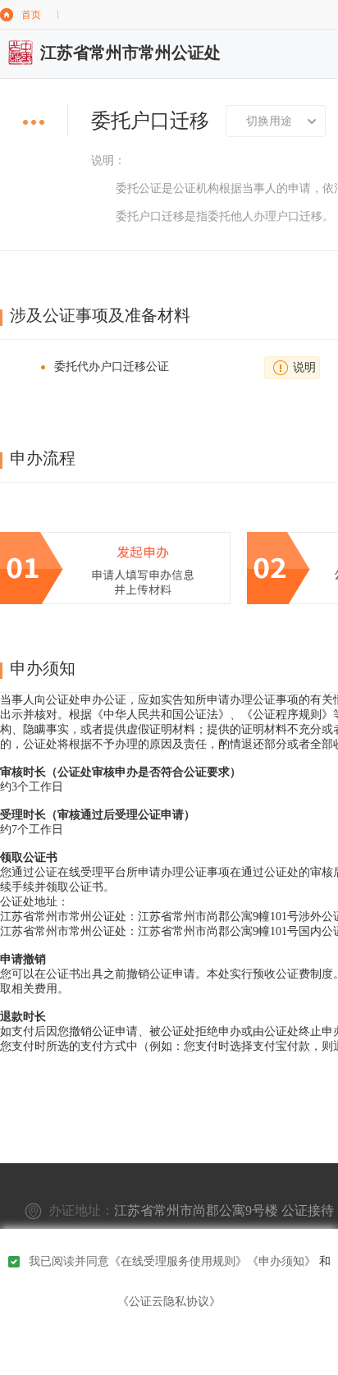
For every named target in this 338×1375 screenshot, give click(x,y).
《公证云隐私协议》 (169, 1301)
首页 (31, 15)
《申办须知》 (281, 1261)
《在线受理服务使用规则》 (178, 1261)
